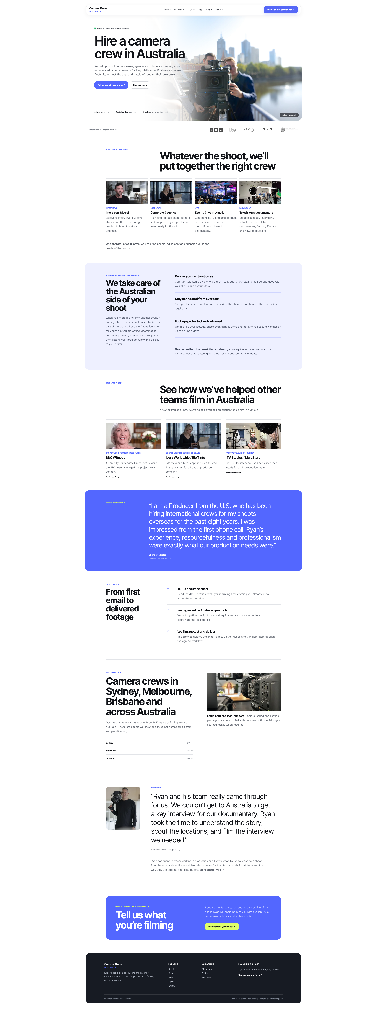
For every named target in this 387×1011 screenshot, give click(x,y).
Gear (192, 9)
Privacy (234, 999)
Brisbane (149, 758)
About (209, 9)
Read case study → (113, 477)
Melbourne (149, 750)
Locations (179, 9)
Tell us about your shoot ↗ (281, 9)
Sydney (149, 743)
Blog (200, 9)
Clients (167, 9)
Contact (219, 9)
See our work (140, 85)
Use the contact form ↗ (250, 975)
